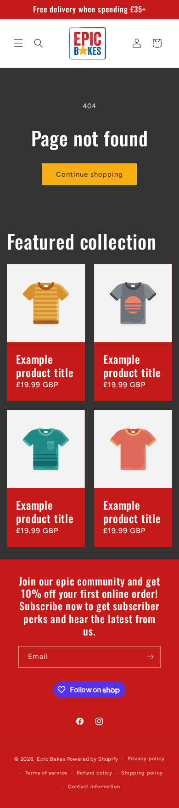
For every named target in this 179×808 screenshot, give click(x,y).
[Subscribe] (150, 657)
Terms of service (46, 773)
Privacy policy (146, 759)
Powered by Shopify (93, 759)
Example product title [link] (45, 366)
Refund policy (94, 773)
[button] (18, 43)
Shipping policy (142, 773)
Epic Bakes (51, 759)
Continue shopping (89, 174)
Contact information (94, 787)
